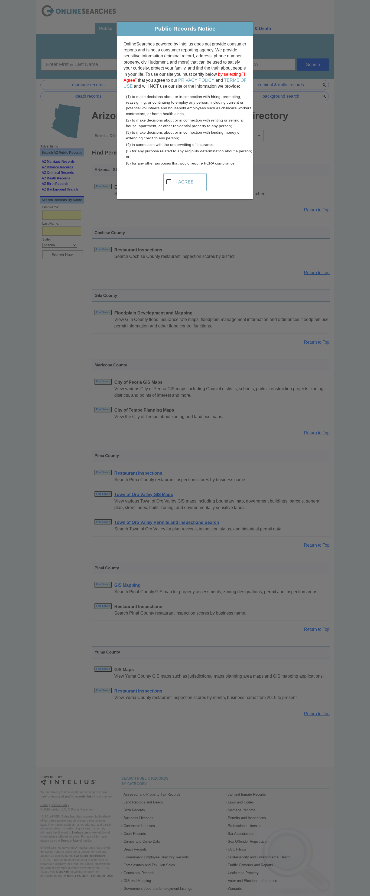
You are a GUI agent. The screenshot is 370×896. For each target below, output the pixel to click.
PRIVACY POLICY (196, 80)
